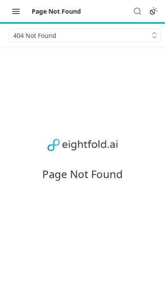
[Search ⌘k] (137, 11)
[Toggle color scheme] (154, 11)
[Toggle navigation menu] (16, 11)
